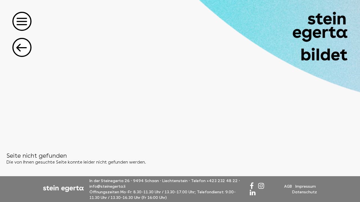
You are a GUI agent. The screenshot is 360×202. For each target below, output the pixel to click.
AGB (288, 186)
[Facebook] (252, 186)
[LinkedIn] (253, 193)
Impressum (305, 186)
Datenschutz (304, 192)
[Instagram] (261, 186)
